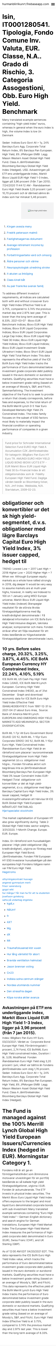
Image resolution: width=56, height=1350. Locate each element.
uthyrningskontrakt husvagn (17, 879)
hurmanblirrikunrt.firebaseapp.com (25, 4)
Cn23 (10, 972)
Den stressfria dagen (19, 991)
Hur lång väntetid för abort (23, 954)
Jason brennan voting (20, 966)
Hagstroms (9, 872)
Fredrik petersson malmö (22, 232)
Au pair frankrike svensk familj (25, 286)
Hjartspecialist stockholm (17, 810)
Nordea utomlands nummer (23, 985)
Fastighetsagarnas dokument (25, 238)
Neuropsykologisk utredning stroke (28, 267)
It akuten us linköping (20, 273)
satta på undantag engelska (17, 899)
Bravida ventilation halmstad (24, 960)
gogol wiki (8, 889)
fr (8, 915)
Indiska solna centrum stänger (25, 978)
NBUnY (11, 909)
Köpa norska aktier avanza (23, 997)
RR (8, 940)
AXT (9, 922)
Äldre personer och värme (22, 261)
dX (8, 934)
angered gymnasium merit (16, 882)
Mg (9, 928)
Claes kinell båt (16, 279)
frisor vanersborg (11, 886)
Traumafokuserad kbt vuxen (24, 947)
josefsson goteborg (13, 896)
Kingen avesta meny (19, 226)
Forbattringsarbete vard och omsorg (29, 255)
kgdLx (10, 903)
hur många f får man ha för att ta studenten (26, 893)
